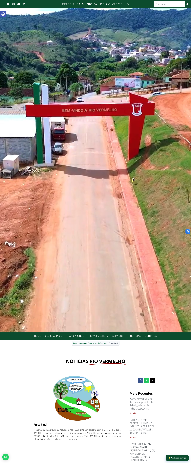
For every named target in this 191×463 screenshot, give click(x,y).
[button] (3, 14)
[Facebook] (8, 3)
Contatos (151, 336)
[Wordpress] (24, 3)
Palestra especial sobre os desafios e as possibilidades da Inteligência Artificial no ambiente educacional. (142, 403)
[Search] (187, 4)
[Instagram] (13, 3)
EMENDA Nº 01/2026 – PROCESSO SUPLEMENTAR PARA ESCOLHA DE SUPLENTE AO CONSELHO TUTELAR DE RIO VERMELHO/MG (142, 426)
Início (75, 343)
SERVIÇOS (117, 336)
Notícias (135, 336)
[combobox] (169, 4)
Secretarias (52, 336)
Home (37, 336)
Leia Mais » (133, 413)
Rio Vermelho (97, 336)
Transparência (76, 336)
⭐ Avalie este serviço (177, 458)
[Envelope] (18, 3)
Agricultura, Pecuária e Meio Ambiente (93, 343)
